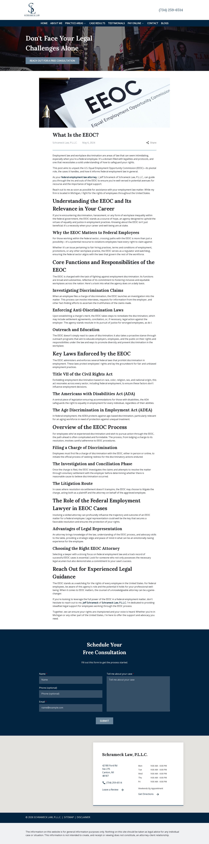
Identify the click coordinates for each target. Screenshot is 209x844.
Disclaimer (83, 817)
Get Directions (146, 794)
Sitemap (69, 817)
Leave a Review (110, 789)
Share (153, 142)
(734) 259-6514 (114, 782)
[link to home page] (31, 9)
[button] (85, 23)
